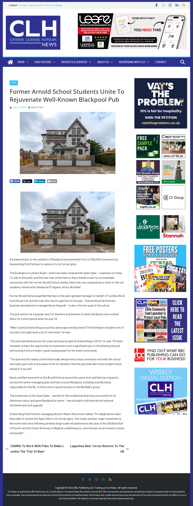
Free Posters (43, 62)
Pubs (40, 107)
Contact (160, 62)
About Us (103, 62)
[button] (27, 62)
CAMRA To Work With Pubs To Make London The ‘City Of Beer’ (37, 448)
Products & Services (74, 62)
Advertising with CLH (132, 62)
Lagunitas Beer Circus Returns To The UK (97, 448)
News (21, 62)
